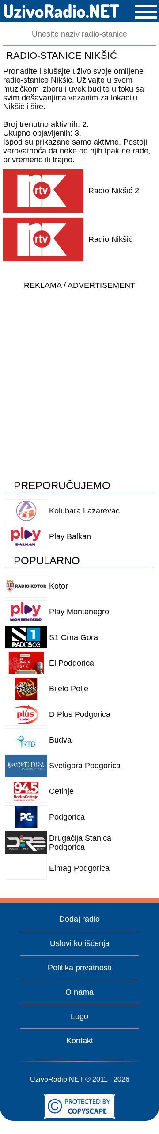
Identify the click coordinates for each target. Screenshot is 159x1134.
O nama (79, 992)
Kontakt (79, 1040)
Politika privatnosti (80, 967)
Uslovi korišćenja (80, 943)
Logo (79, 1016)
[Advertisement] (79, 373)
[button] (146, 11)
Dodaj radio (79, 919)
